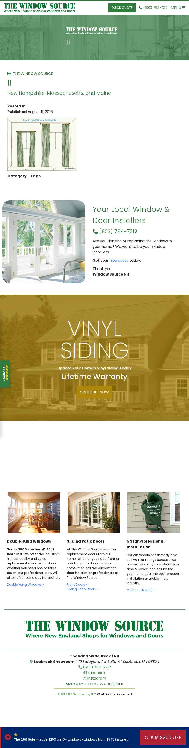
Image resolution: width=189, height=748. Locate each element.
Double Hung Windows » (25, 584)
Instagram (96, 678)
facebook (96, 672)
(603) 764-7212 (117, 231)
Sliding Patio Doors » (82, 589)
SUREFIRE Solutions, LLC (76, 694)
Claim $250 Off (163, 737)
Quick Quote (122, 8)
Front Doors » (77, 584)
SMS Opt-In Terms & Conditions (94, 683)
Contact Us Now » (140, 590)
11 (68, 42)
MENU (176, 7)
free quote (119, 260)
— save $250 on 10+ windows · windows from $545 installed (71, 739)
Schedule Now (94, 392)
